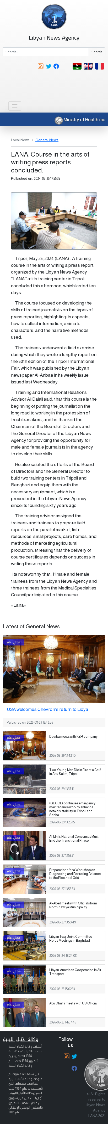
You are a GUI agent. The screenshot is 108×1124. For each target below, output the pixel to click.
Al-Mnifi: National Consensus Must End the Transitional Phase (74, 838)
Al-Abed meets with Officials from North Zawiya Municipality (73, 905)
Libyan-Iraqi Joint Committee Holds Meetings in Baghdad (70, 938)
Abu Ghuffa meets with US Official (73, 1003)
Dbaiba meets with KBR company (73, 736)
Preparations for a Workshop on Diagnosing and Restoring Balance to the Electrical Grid (75, 874)
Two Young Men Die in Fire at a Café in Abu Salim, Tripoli (75, 772)
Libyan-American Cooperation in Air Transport (75, 972)
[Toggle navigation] (14, 105)
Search (96, 51)
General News (46, 140)
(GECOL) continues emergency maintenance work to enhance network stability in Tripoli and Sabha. (72, 809)
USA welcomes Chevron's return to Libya (47, 709)
